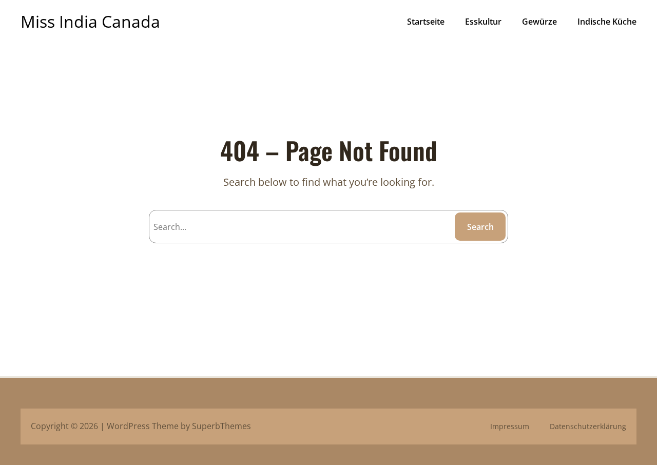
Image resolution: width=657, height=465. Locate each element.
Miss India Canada (90, 21)
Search (480, 226)
